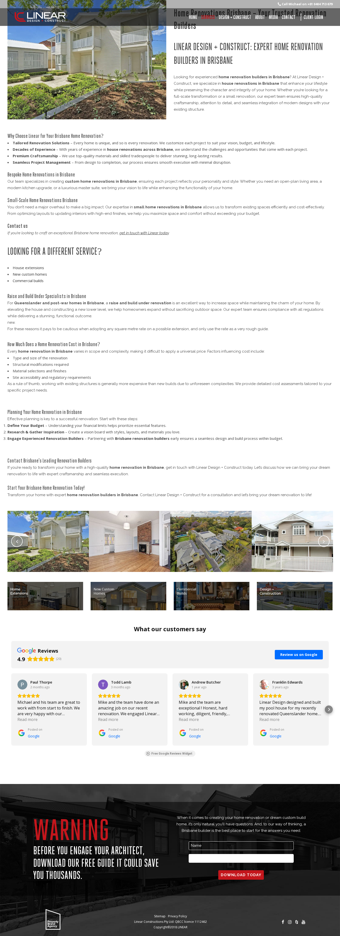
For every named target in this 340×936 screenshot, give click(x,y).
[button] (11, 709)
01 (48, 528)
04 (292, 528)
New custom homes (30, 274)
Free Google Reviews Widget (171, 753)
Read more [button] (27, 719)
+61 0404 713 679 (320, 4)
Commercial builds (28, 280)
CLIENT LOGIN (313, 17)
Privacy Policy (177, 916)
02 (130, 528)
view (48, 554)
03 (211, 528)
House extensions (28, 267)
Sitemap (160, 916)
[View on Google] (22, 685)
